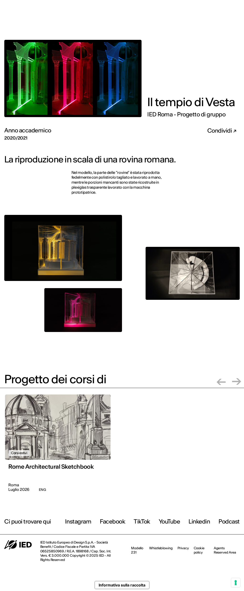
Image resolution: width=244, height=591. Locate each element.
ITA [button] (231, 7)
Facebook (112, 521)
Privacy (183, 548)
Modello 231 (137, 550)
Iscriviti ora (175, 23)
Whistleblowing (161, 548)
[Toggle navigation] (237, 23)
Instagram (78, 521)
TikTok (142, 521)
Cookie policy (199, 550)
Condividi (220, 130)
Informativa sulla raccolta (122, 585)
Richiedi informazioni (210, 23)
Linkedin (199, 521)
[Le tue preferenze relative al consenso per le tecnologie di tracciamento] (235, 582)
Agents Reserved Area (225, 550)
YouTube (169, 521)
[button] (221, 381)
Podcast (229, 521)
